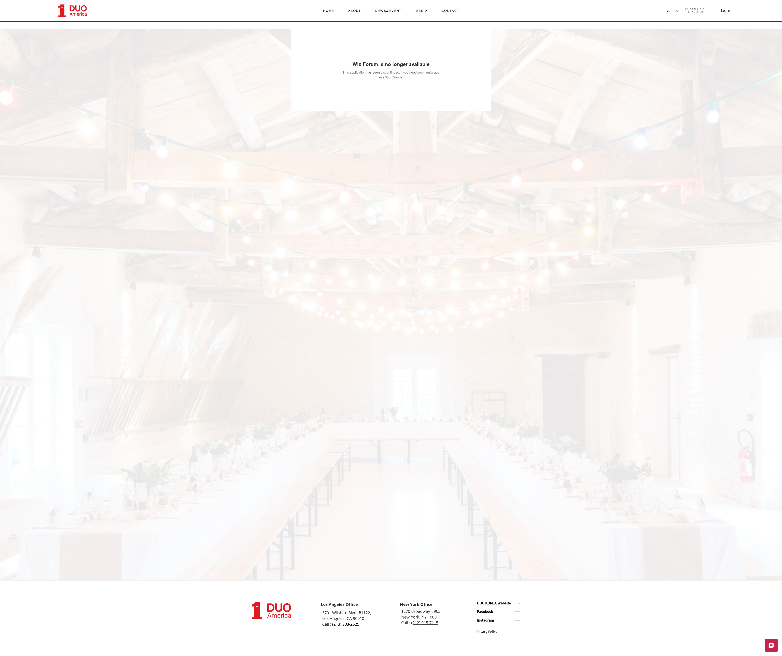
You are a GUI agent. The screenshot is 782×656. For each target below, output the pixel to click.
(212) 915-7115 (424, 622)
